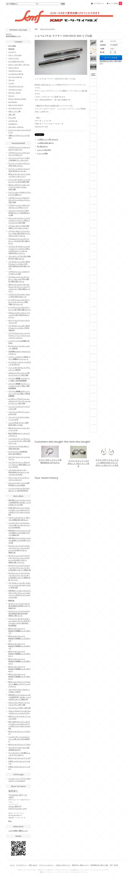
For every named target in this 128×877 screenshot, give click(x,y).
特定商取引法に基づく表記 (99, 865)
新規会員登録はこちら (13, 36)
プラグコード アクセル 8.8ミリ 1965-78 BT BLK (18, 447)
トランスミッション (15, 89)
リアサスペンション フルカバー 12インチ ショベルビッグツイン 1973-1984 (19, 200)
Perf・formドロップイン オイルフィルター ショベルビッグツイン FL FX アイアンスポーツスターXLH (19, 725)
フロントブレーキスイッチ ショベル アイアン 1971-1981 (19, 703)
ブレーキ (11, 80)
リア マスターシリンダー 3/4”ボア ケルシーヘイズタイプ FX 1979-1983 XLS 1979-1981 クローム (19, 265)
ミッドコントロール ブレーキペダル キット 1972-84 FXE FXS (19, 489)
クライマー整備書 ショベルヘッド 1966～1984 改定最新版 (19, 379)
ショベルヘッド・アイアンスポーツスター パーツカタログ (19, 779)
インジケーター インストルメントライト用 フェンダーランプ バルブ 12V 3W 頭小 (19, 525)
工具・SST (11, 114)
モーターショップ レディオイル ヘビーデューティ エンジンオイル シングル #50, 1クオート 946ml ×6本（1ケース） (19, 559)
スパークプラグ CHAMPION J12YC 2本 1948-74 (17, 453)
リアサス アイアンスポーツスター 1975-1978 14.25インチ (19, 295)
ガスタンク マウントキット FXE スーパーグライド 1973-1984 (19, 374)
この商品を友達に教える (45, 143)
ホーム (12, 865)
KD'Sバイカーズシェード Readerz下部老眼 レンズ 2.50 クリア (19, 646)
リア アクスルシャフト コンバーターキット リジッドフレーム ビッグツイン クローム (19, 335)
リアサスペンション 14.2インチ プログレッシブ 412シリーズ (19, 206)
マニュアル (12, 118)
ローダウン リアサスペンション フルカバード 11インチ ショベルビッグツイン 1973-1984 (19, 401)
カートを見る (115, 3)
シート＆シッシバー (15, 108)
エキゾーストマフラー (47, 29)
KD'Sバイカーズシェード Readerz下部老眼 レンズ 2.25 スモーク (19, 653)
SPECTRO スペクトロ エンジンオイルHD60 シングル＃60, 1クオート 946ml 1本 (19, 532)
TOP (36, 29)
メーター (11, 83)
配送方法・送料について (80, 865)
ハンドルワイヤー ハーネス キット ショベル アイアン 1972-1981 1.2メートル (19, 441)
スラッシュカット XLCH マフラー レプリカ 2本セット (19, 193)
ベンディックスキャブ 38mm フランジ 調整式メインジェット (19, 358)
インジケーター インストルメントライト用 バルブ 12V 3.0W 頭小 (19, 739)
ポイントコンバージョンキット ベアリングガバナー (18, 479)
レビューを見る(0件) (44, 150)
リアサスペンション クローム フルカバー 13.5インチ (19, 148)
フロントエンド (13, 68)
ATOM (116, 865)
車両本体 (11, 49)
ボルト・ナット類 (14, 111)
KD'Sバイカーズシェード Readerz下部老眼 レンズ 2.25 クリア (19, 638)
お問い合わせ (32, 865)
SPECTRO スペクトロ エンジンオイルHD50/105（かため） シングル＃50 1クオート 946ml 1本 (19, 697)
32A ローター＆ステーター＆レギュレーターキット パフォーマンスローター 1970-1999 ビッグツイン (19, 287)
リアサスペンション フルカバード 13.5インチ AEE (19, 272)
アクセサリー (12, 124)
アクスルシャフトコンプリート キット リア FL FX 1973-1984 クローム (19, 241)
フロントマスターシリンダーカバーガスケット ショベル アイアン (19, 712)
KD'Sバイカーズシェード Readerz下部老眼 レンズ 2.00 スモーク (19, 661)
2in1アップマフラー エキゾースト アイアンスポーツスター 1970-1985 (19, 187)
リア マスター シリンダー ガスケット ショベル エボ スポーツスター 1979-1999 (19, 585)
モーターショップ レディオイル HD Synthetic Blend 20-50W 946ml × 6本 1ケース (19, 613)
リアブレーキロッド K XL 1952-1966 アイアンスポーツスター (19, 227)
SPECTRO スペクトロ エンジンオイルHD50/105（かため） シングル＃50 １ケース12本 (19, 502)
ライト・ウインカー (15, 55)
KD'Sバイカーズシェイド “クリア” (19, 758)
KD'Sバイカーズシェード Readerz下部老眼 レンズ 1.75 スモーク (19, 669)
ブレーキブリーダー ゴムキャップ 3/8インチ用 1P (19, 690)
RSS (111, 865)
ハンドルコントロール (15, 74)
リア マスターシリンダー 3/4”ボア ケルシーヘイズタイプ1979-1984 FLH (19, 328)
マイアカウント (99, 3)
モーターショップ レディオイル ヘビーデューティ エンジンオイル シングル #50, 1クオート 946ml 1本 (19, 549)
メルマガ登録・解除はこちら (18, 831)
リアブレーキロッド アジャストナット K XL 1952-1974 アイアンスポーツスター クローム (19, 233)
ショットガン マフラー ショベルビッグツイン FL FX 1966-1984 (19, 180)
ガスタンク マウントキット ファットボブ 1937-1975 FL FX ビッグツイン (19, 315)
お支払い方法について (63, 865)
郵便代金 (11, 600)
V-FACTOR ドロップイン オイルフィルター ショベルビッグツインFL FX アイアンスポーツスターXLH (19, 511)
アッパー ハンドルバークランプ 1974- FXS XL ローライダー (19, 170)
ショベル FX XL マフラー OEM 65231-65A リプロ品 (18, 424)
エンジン (11, 96)
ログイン (9, 34)
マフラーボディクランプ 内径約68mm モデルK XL (50, 461)
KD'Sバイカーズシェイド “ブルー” (19, 744)
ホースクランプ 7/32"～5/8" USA (19, 708)
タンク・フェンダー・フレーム (18, 64)
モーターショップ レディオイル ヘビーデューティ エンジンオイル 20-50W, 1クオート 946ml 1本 (19, 567)
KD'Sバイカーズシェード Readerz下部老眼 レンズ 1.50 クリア (19, 630)
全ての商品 (12, 46)
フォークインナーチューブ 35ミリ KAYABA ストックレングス (19, 159)
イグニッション (13, 58)
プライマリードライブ (15, 86)
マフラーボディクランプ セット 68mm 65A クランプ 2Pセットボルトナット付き (107, 462)
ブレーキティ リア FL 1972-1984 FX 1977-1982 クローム (19, 257)
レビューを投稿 (42, 153)
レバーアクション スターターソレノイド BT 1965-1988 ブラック (19, 308)
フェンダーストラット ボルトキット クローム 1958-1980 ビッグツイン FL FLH (19, 464)
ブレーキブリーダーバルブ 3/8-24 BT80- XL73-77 (19, 749)
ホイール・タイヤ (14, 93)
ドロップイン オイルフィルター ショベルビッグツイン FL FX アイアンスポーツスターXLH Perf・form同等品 (19, 622)
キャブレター (12, 102)
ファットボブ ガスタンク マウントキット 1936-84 (19, 369)
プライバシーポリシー (46, 865)
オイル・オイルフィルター (17, 99)
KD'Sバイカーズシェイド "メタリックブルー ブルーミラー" (19, 175)
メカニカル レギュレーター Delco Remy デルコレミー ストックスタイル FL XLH (19, 472)
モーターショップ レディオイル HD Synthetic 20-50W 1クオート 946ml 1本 (19, 606)
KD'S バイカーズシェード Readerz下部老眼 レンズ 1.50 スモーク (19, 676)
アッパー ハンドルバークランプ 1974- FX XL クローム (19, 164)
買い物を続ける (42, 146)
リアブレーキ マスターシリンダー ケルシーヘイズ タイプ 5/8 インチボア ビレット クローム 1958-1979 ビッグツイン (19, 249)
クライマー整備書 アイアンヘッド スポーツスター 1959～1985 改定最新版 (19, 386)
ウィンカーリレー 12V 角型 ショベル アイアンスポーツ (19, 754)
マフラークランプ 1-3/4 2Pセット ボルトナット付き (78, 463)
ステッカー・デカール (15, 127)
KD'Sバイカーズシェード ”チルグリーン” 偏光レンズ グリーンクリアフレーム (19, 684)
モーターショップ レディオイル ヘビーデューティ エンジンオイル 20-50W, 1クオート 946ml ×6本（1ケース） (19, 576)
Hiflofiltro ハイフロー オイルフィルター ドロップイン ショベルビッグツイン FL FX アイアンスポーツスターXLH (19, 594)
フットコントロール (15, 77)
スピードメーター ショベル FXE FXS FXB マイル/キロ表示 (19, 484)
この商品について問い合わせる (47, 139)
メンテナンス (12, 121)
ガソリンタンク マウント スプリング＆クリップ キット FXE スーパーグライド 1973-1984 (19, 220)
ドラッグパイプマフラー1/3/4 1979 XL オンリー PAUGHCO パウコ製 (19, 213)
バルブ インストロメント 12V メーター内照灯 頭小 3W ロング (19, 518)
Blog (10, 821)
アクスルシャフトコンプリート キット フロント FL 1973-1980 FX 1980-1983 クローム (18, 279)
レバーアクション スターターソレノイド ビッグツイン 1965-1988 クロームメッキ (19, 302)
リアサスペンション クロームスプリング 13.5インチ (19, 154)
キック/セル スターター (16, 61)
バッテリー (12, 52)
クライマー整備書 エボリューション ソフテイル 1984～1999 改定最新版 (19, 393)
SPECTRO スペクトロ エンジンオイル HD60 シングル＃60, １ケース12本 (19, 540)
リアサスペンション (15, 71)
